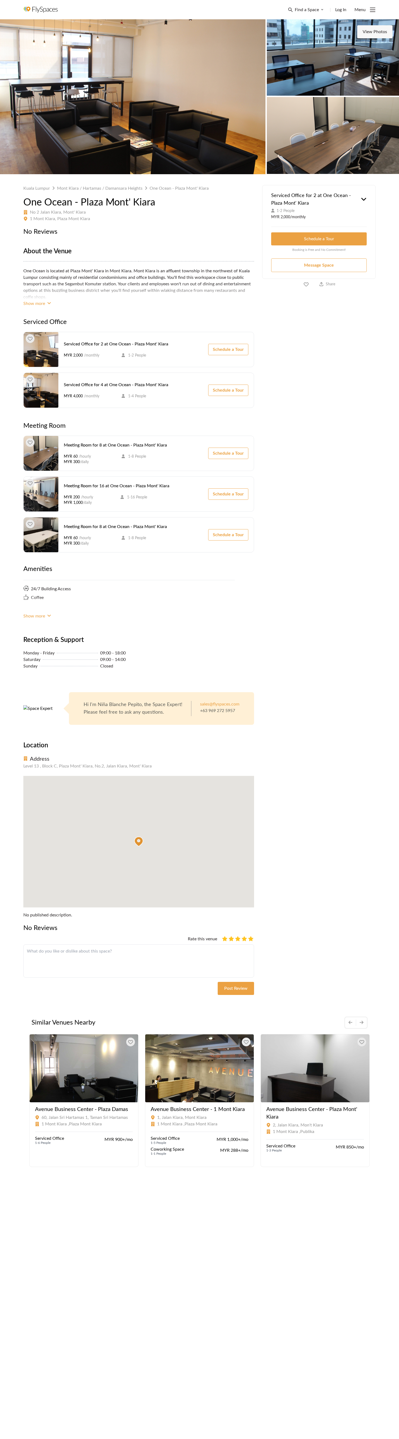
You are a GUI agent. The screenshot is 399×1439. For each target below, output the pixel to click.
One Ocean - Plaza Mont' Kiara (179, 188)
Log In (340, 10)
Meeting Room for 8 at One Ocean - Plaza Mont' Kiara (115, 445)
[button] (138, 841)
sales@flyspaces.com (219, 704)
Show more (34, 303)
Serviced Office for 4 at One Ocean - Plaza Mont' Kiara (116, 385)
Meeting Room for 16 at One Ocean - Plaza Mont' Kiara (116, 486)
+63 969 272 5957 (217, 710)
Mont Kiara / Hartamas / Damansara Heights (99, 188)
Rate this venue (202, 939)
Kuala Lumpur (36, 188)
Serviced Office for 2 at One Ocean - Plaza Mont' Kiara (116, 344)
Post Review (236, 988)
